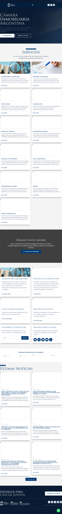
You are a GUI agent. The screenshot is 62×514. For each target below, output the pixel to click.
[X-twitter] (50, 339)
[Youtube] (46, 339)
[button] (32, 5)
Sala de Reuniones (39, 158)
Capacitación (37, 104)
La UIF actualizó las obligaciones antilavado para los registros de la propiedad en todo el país (45, 462)
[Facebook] (35, 339)
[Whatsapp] (48, 5)
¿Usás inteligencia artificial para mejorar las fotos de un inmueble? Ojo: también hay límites (46, 392)
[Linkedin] (54, 5)
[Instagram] (51, 5)
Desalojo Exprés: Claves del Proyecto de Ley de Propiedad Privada (46, 427)
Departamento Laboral (9, 186)
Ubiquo (35, 186)
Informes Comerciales (40, 76)
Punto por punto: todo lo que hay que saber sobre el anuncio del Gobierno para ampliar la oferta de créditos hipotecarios (15, 393)
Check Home (5, 104)
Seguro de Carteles (7, 131)
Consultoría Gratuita (40, 131)
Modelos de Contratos (9, 158)
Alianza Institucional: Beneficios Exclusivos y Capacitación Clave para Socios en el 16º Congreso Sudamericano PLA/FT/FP (14, 463)
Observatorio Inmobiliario (10, 76)
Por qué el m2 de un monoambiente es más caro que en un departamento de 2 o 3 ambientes (14, 428)
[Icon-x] (49, 502)
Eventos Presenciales (8, 213)
